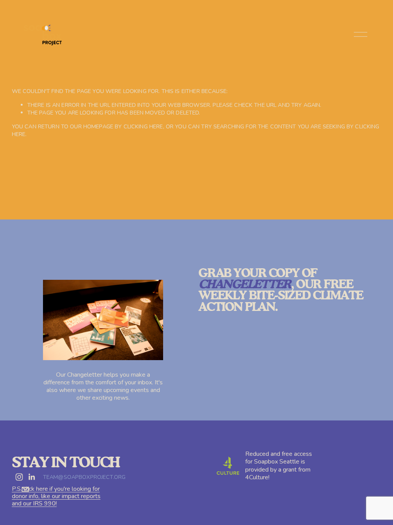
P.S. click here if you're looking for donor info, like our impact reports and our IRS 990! (56, 496)
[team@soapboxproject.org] (25, 489)
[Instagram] (19, 477)
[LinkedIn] (31, 477)
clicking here (143, 126)
